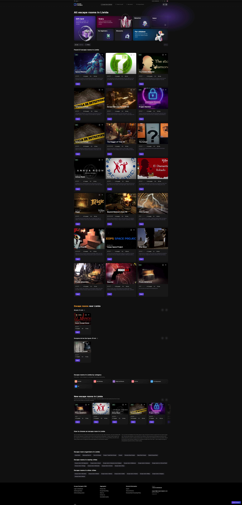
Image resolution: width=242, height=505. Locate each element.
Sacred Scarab (80, 247)
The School (143, 142)
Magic (77, 212)
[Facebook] (161, 1)
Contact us (102, 494)
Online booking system (79, 492)
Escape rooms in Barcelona (80, 473)
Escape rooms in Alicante (132, 473)
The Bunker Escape (81, 351)
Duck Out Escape (97, 455)
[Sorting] (166, 44)
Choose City (103, 488)
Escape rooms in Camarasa (144, 463)
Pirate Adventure (81, 282)
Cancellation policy (104, 496)
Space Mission (81, 72)
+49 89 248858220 (155, 1)
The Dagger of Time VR (116, 142)
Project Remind (145, 107)
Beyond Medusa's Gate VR (117, 212)
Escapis (120, 455)
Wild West (143, 247)
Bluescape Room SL (87, 455)
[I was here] (102, 55)
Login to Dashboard (78, 488)
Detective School (81, 107)
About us (102, 492)
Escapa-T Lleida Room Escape (110, 455)
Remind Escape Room (153, 455)
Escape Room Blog (104, 490)
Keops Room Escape (141, 455)
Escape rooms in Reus (119, 465)
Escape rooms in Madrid (94, 473)
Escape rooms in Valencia (106, 473)
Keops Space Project (115, 247)
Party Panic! (112, 177)
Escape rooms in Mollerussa (130, 463)
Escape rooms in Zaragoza (158, 473)
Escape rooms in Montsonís (93, 465)
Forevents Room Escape (130, 455)
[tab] (76, 45)
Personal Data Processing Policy (133, 492)
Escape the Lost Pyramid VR (118, 107)
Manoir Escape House (82, 323)
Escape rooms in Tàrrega (80, 465)
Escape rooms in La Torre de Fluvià (159, 463)
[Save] (99, 55)
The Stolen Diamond (146, 72)
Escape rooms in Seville (119, 473)
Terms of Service (130, 490)
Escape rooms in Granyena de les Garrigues (112, 463)
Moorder (110, 282)
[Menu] (165, 4)
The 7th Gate (112, 72)
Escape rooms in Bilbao (145, 473)
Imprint (127, 488)
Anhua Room (80, 177)
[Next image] (166, 309)
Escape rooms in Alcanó (96, 463)
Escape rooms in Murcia (80, 476)
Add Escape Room (78, 490)
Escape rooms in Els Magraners (81, 463)
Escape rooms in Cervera (107, 465)
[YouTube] (164, 1)
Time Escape (144, 212)
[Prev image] (162, 309)
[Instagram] (162, 1)
